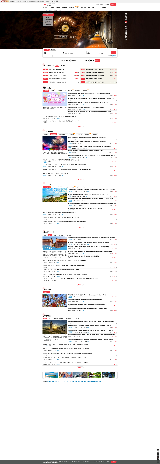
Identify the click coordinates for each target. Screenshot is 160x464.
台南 (76, 381)
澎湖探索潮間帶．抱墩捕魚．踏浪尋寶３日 (61, 82)
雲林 (67, 381)
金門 (97, 381)
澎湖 (94, 381)
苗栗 (59, 381)
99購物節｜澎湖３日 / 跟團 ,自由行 (61, 72)
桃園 (53, 381)
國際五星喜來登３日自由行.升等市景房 (98, 69)
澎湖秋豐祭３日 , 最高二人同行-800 (98, 78)
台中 (61, 381)
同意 (114, 461)
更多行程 (80, 126)
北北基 (49, 381)
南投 (73, 381)
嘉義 (70, 381)
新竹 (56, 381)
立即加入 (47, 1)
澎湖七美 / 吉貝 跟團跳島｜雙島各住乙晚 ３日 (98, 72)
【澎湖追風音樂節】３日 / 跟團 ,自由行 (61, 75)
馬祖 (100, 381)
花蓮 (88, 381)
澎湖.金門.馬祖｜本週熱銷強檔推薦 (61, 69)
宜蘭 (85, 381)
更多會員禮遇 (52, 1)
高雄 (79, 381)
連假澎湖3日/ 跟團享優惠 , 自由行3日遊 (98, 75)
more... (83, 95)
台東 (91, 381)
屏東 (82, 381)
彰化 (64, 381)
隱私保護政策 (55, 462)
